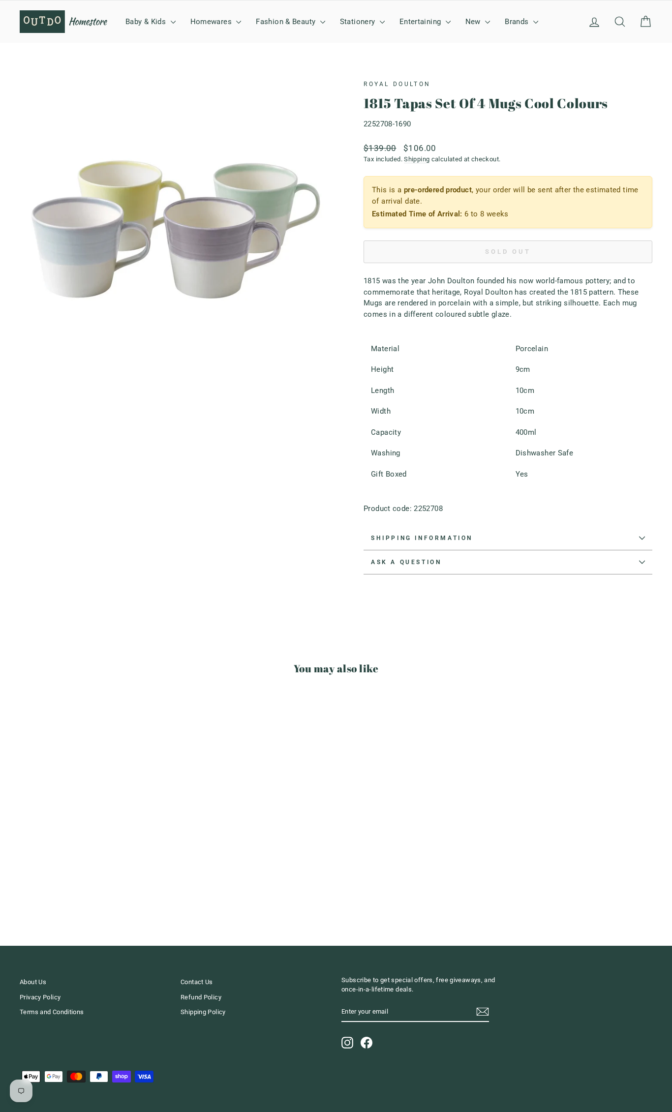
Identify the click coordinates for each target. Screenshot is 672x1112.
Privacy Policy (40, 997)
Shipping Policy (203, 1012)
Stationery (358, 21)
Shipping (416, 159)
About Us (33, 982)
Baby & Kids (146, 21)
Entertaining (421, 21)
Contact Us (197, 982)
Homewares (212, 21)
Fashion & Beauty (286, 21)
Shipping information (422, 538)
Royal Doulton (397, 84)
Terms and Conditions (52, 1012)
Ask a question (406, 562)
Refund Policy (201, 997)
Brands (518, 21)
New (474, 21)
